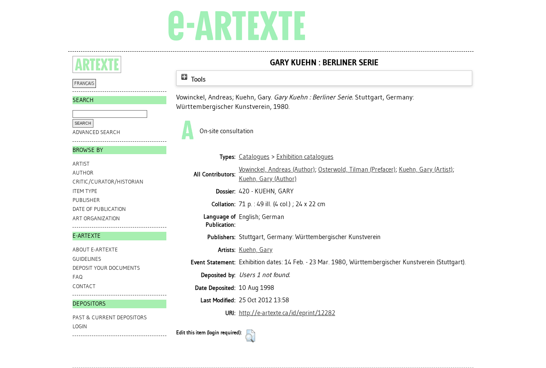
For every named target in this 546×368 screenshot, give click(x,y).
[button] (250, 336)
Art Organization (96, 218)
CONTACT (84, 286)
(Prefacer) (356, 169)
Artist (81, 164)
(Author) (277, 169)
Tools (197, 79)
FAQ (77, 277)
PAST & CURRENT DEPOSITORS (110, 317)
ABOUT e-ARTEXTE (95, 249)
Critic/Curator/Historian (108, 181)
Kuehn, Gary (256, 250)
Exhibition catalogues (305, 157)
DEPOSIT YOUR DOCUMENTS (106, 268)
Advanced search (96, 132)
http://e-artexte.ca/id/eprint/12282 (287, 313)
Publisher (86, 200)
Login (80, 326)
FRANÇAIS (84, 83)
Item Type (85, 191)
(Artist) (426, 169)
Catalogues (254, 157)
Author (83, 172)
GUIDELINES (87, 259)
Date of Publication (99, 209)
